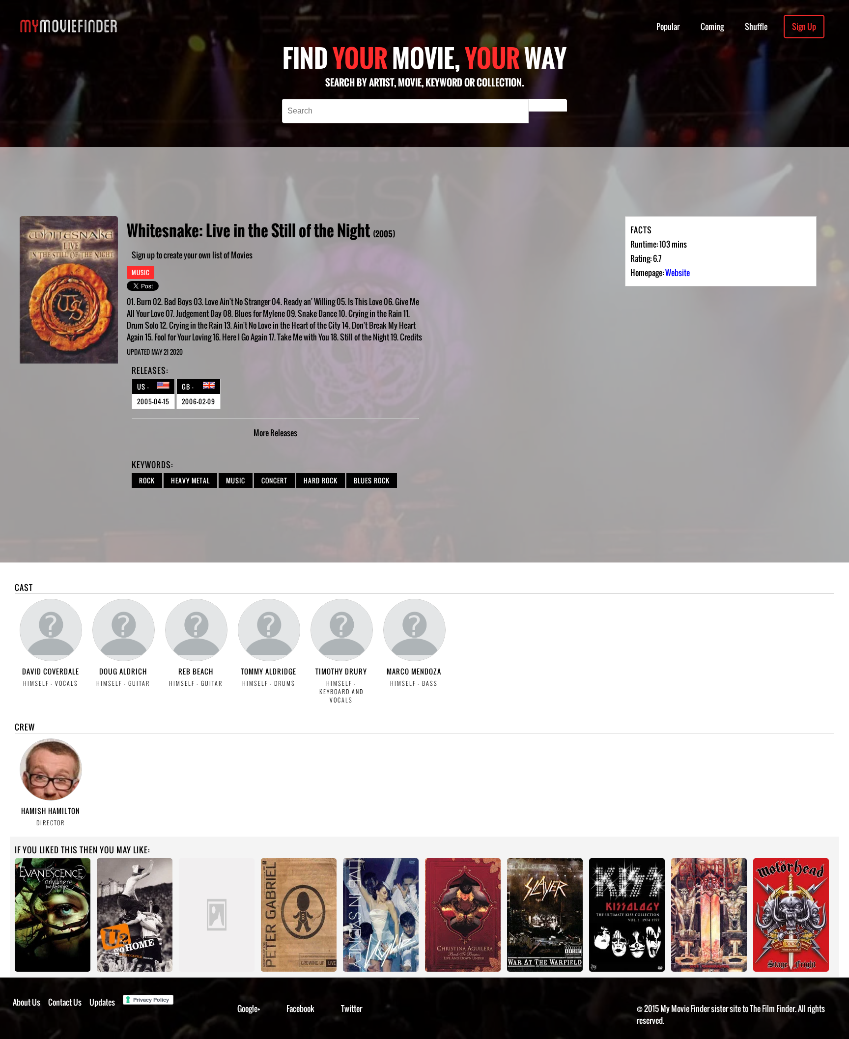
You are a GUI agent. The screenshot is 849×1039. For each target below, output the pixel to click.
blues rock (372, 480)
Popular (667, 26)
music (235, 480)
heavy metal (190, 480)
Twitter (351, 1008)
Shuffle (756, 26)
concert (274, 480)
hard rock (321, 480)
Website (677, 273)
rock (147, 480)
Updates (102, 1002)
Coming (712, 26)
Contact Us (65, 1002)
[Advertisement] (355, 182)
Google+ (248, 1008)
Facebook (300, 1008)
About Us (26, 1002)
